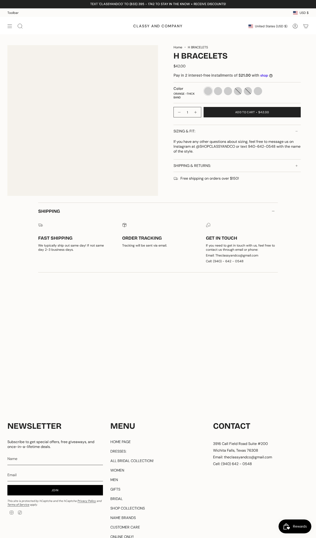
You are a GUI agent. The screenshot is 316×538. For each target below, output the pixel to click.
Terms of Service (18, 505)
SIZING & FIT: (184, 131)
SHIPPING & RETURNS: (192, 165)
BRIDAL (116, 498)
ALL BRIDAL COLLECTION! (132, 460)
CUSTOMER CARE (125, 527)
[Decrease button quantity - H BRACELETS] (179, 112)
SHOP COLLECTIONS (127, 508)
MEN (114, 479)
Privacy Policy (86, 501)
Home (177, 47)
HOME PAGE (120, 441)
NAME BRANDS (123, 517)
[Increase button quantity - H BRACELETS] (195, 112)
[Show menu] (9, 26)
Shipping (49, 211)
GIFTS (115, 489)
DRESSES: (118, 451)
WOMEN (117, 470)
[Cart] (306, 26)
